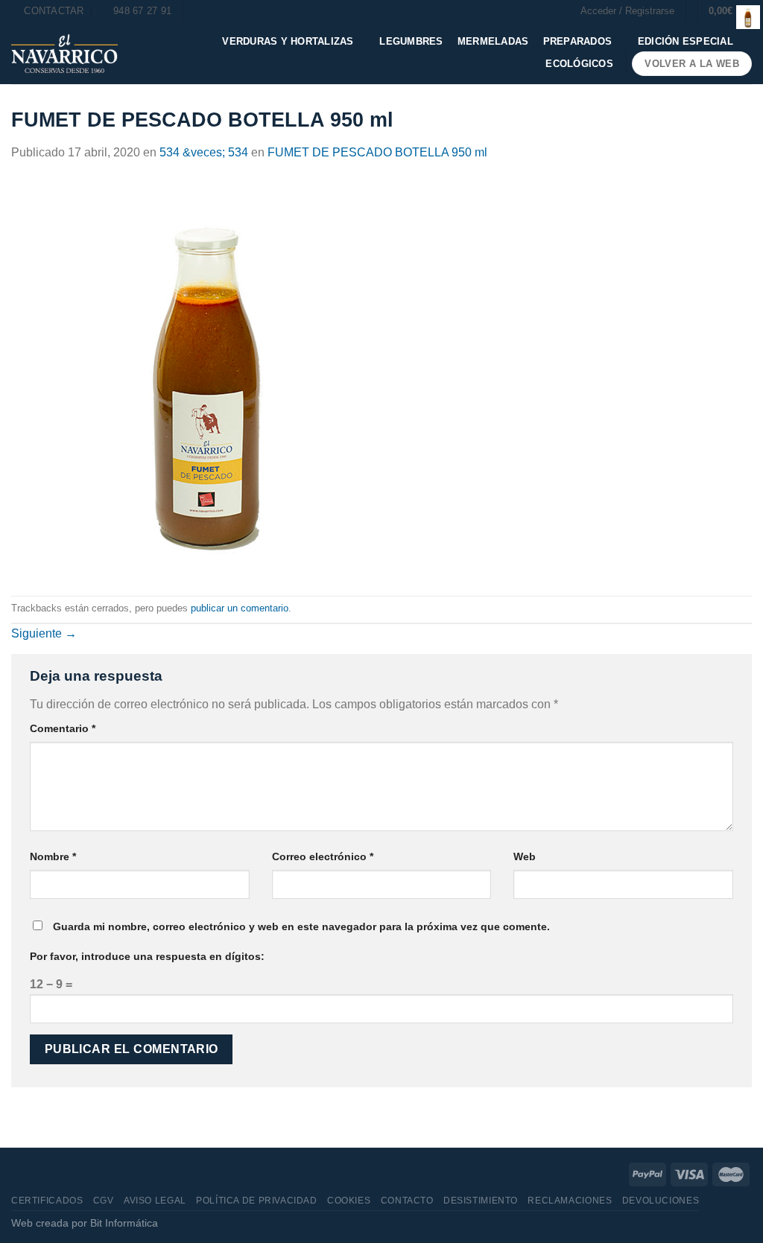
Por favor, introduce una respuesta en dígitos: (147, 956)
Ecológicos (579, 63)
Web (524, 856)
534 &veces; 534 (203, 152)
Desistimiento (480, 1200)
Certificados (47, 1200)
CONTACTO (407, 1200)
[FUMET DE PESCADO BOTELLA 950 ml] (210, 378)
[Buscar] (199, 11)
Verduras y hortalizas (287, 41)
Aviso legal (155, 1200)
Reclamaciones (570, 1200)
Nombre (53, 856)
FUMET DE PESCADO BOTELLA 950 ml (377, 152)
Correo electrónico (322, 856)
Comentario (62, 728)
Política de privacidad (256, 1200)
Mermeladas (493, 41)
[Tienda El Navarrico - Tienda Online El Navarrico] (64, 53)
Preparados (577, 41)
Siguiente (44, 633)
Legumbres (411, 41)
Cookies (348, 1200)
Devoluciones (660, 1200)
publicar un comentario (239, 608)
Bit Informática (124, 1223)
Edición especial (685, 41)
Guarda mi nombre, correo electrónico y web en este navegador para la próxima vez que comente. (301, 926)
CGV (103, 1200)
